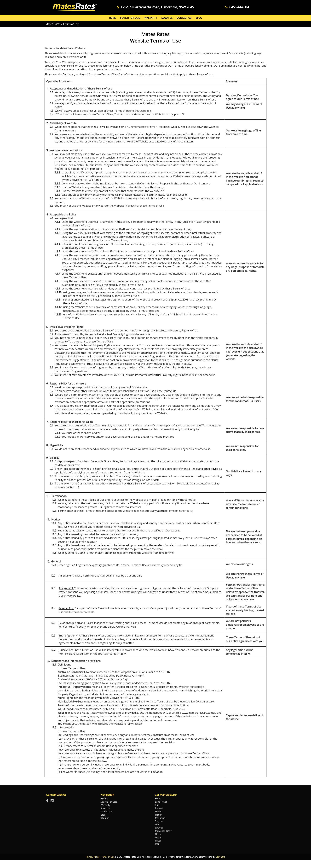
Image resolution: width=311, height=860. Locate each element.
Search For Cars (130, 17)
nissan (158, 834)
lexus (158, 837)
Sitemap (105, 817)
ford (157, 798)
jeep (157, 843)
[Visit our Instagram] (53, 801)
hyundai (159, 827)
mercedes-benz (163, 830)
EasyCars (220, 856)
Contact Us (184, 17)
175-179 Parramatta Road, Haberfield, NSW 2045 (157, 7)
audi (157, 805)
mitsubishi (160, 817)
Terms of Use (108, 856)
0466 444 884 (239, 7)
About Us (167, 17)
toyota (159, 821)
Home (112, 17)
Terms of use (71, 24)
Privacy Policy (93, 856)
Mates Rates (53, 24)
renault (159, 808)
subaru (158, 811)
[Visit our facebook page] (48, 801)
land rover (161, 801)
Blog (199, 17)
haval (158, 840)
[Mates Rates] (74, 7)
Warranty (150, 17)
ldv (157, 824)
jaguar (158, 814)
